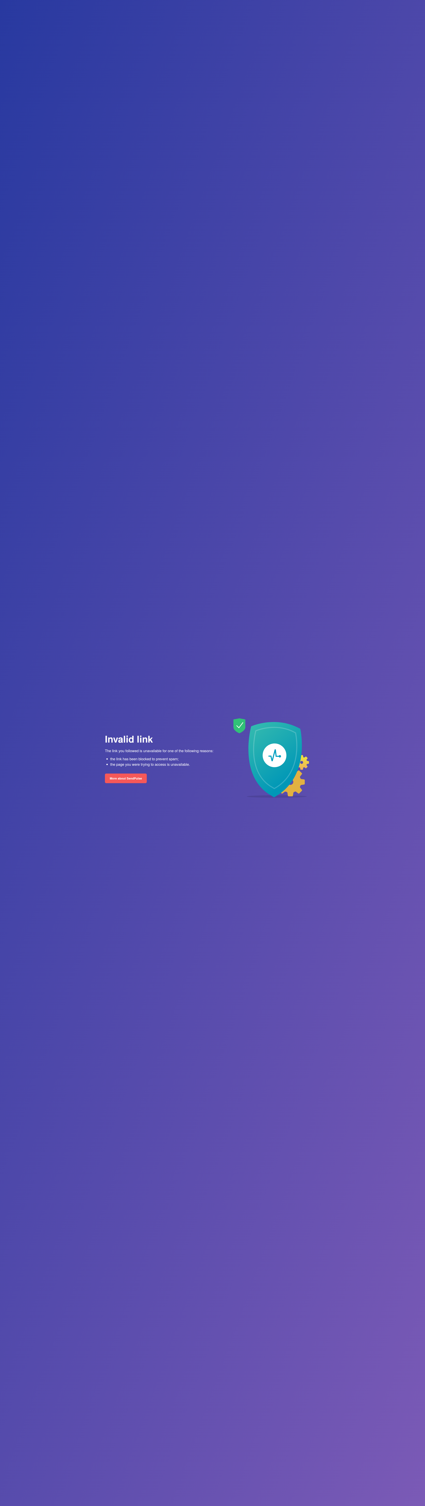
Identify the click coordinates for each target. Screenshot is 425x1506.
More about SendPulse (126, 778)
